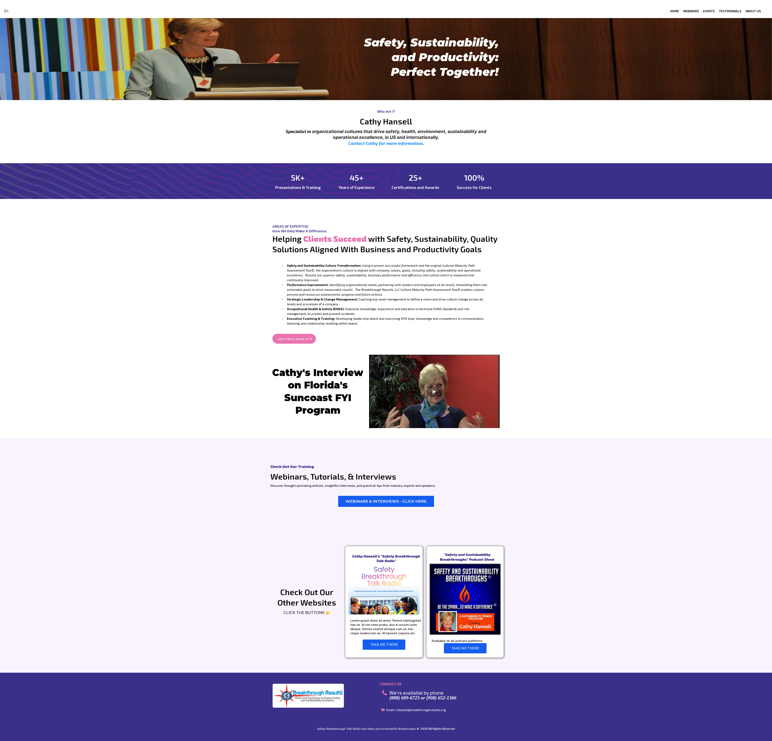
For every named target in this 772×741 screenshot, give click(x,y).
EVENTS (709, 11)
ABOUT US (753, 11)
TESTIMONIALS (730, 11)
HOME (674, 11)
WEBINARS (691, 11)
